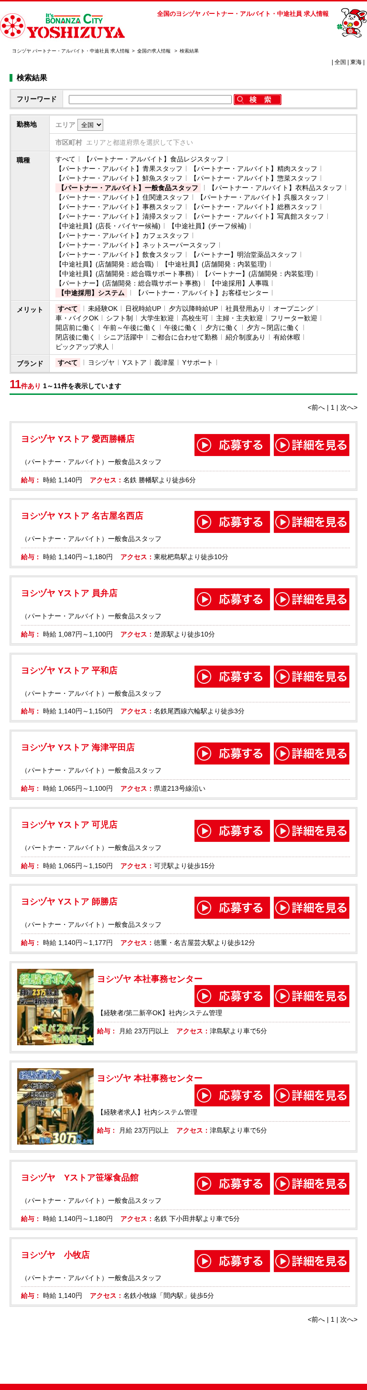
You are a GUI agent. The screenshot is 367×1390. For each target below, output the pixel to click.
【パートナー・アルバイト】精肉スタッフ (253, 168)
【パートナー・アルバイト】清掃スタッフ (119, 216)
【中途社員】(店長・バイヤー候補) (108, 226)
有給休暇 (286, 337)
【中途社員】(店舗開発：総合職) (104, 264)
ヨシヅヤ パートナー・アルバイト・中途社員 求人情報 (71, 50)
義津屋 (164, 362)
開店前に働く (75, 327)
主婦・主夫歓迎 (239, 318)
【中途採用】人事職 (238, 283)
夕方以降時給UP (193, 308)
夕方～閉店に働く (273, 327)
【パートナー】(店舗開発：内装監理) (257, 273)
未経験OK (103, 308)
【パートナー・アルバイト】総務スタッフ (253, 207)
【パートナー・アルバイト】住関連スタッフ (122, 197)
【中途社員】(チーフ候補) (207, 226)
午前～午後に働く (130, 327)
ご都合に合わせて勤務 (184, 337)
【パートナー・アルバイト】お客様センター (202, 293)
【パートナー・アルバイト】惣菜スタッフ (253, 178)
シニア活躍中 (123, 337)
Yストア (134, 362)
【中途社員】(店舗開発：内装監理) (214, 264)
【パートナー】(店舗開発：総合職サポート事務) (128, 283)
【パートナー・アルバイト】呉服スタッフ (260, 197)
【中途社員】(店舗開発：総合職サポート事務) (124, 273)
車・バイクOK (76, 318)
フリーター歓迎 (293, 318)
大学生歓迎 (157, 318)
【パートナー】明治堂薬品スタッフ (243, 254)
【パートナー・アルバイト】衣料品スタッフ (275, 187)
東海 (356, 62)
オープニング (293, 308)
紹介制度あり (246, 337)
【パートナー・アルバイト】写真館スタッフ (257, 216)
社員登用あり (246, 308)
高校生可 (195, 318)
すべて (65, 159)
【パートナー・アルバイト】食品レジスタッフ (153, 159)
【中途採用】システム (91, 293)
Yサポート (197, 362)
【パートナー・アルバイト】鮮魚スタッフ (119, 178)
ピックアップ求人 (82, 346)
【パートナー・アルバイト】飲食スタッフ (119, 254)
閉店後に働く (75, 337)
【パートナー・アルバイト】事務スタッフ (119, 207)
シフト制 (119, 318)
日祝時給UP (143, 308)
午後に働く (181, 327)
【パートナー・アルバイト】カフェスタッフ (122, 235)
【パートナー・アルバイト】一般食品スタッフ (128, 187)
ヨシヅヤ (101, 362)
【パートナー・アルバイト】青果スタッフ (119, 168)
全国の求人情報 (154, 50)
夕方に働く (222, 327)
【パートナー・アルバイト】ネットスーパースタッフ (135, 245)
